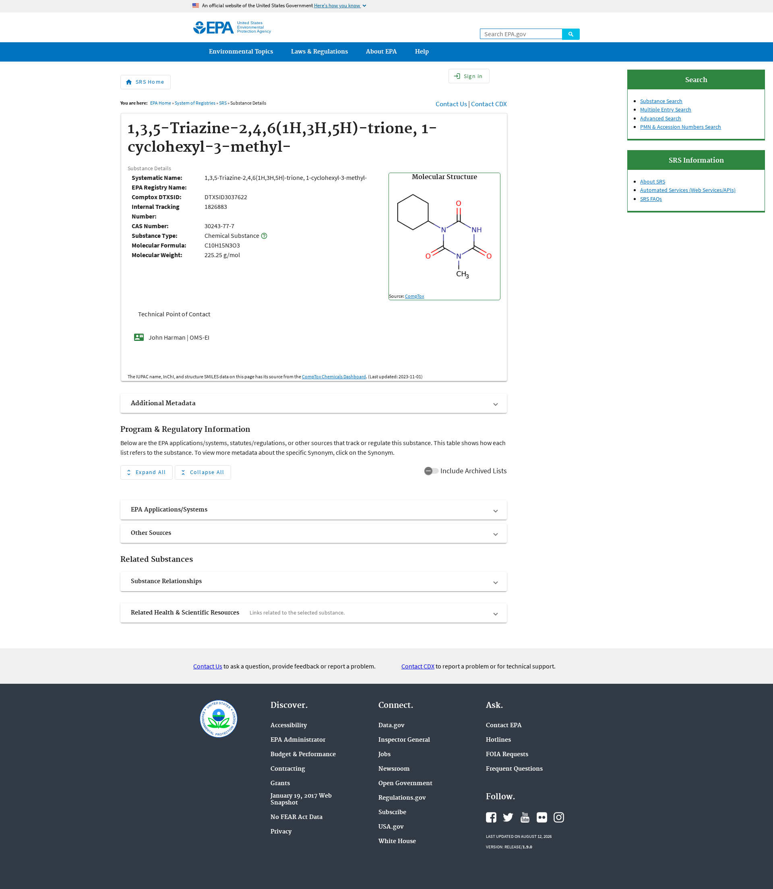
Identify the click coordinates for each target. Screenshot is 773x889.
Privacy (281, 832)
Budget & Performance (303, 754)
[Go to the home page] (213, 27)
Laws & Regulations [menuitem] (319, 52)
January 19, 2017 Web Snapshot (301, 799)
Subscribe (392, 812)
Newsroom (394, 769)
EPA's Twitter (508, 817)
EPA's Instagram (559, 817)
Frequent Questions (514, 769)
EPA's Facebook (491, 817)
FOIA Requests (507, 754)
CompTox (414, 296)
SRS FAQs (651, 198)
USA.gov (391, 827)
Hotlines (498, 740)
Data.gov (391, 725)
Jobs (384, 754)
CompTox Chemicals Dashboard (334, 376)
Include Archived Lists (473, 470)
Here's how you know (341, 5)
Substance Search (661, 101)
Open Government (405, 783)
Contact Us (451, 103)
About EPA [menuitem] (381, 52)
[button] (313, 403)
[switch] (431, 471)
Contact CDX (489, 103)
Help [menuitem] (422, 52)
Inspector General (404, 740)
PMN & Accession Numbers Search (680, 126)
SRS (223, 103)
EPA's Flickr (542, 817)
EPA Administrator (298, 740)
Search (571, 34)
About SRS (652, 181)
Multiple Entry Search (665, 109)
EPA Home (160, 103)
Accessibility (289, 725)
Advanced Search (660, 118)
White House (397, 841)
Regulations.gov (402, 798)
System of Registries (195, 103)
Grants (280, 783)
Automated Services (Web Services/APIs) (688, 190)
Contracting (288, 769)
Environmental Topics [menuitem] (241, 52)
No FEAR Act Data (296, 817)
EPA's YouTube (525, 817)
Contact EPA (504, 725)
